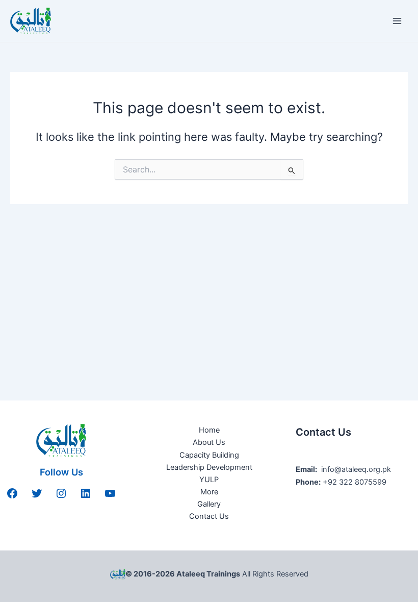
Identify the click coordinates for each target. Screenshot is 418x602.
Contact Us (209, 516)
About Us (209, 442)
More (209, 491)
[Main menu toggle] (397, 21)
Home (209, 430)
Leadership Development (209, 467)
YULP (209, 479)
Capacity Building (209, 455)
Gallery (209, 504)
